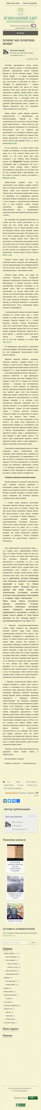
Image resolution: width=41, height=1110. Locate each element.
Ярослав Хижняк (17, 50)
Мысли (8, 1012)
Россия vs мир (9, 1023)
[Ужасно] (6, 793)
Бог (8, 782)
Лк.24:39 (11, 178)
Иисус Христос (31, 782)
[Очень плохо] (8, 793)
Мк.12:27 (6, 342)
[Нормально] (11, 793)
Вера (18, 782)
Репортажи (10, 1019)
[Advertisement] (20, 1059)
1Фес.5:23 (7, 255)
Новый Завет (9, 785)
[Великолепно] (16, 793)
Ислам (8, 998)
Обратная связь (13, 3)
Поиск (33, 942)
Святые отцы (32, 785)
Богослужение (11, 957)
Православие (28, 53)
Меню (21, 33)
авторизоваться (9, 935)
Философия (8, 991)
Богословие (10, 960)
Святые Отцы (13, 967)
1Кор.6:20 (12, 143)
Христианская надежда (13, 788)
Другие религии (10, 995)
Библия (7, 978)
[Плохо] (9, 793)
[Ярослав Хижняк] (8, 824)
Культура (9, 1016)
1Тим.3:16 (23, 95)
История (7, 1002)
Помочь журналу (30, 3)
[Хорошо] (13, 793)
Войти (35, 28)
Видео (6, 988)
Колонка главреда (11, 1005)
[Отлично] (15, 793)
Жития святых (11, 971)
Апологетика (12, 964)
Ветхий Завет (11, 981)
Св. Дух (20, 785)
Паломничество (12, 974)
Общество (8, 1009)
